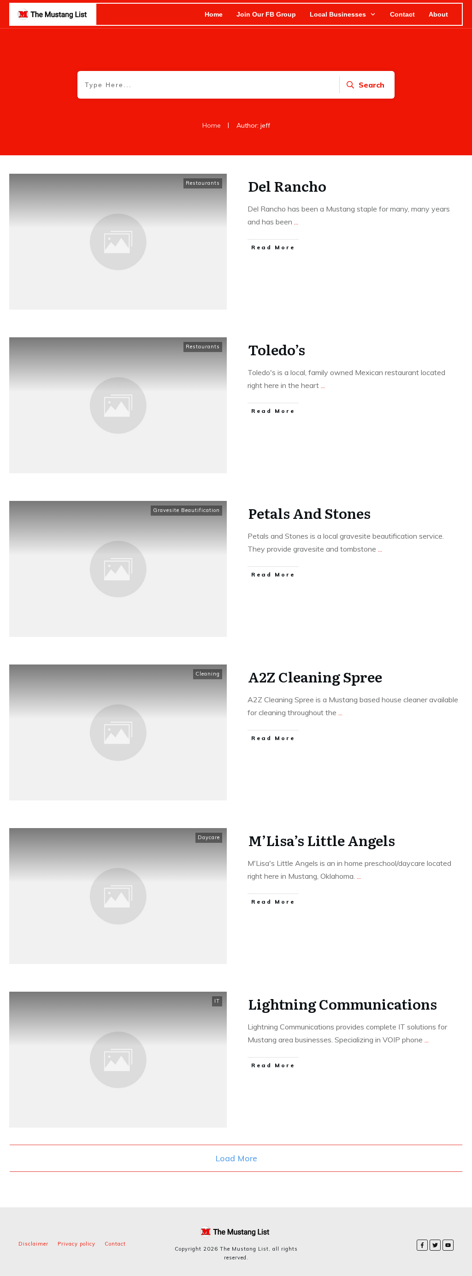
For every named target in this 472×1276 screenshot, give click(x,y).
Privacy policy (76, 1244)
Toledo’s (276, 349)
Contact (115, 1244)
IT (217, 1001)
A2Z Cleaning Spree (315, 676)
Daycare (209, 837)
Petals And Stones (309, 513)
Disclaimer (33, 1244)
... (296, 221)
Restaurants (203, 183)
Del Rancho (287, 186)
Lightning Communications (342, 1004)
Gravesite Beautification (186, 510)
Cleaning (207, 673)
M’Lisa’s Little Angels (321, 840)
